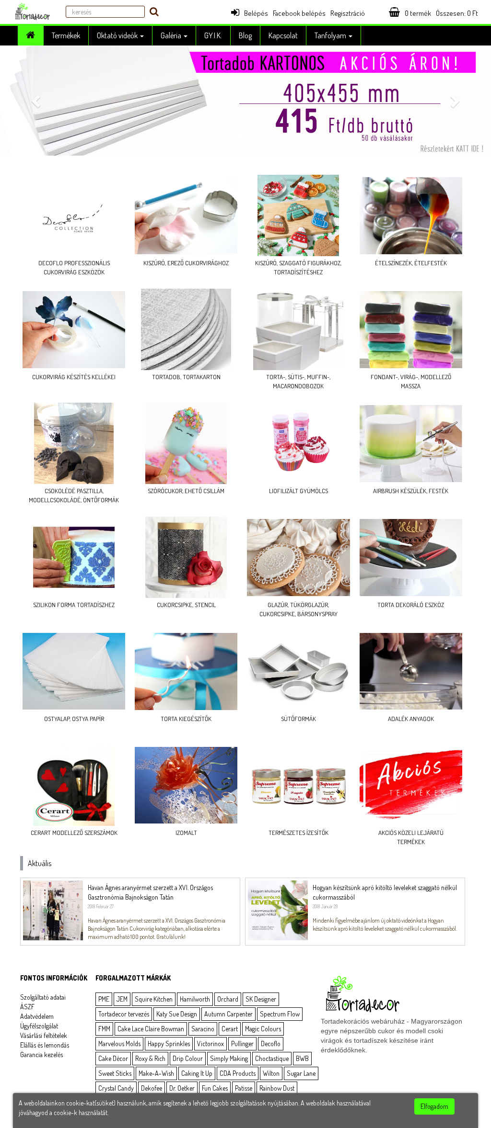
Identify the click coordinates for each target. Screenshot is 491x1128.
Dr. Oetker (182, 1088)
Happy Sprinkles (169, 1043)
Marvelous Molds (119, 1043)
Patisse (243, 1088)
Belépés (256, 13)
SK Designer (261, 999)
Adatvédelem (37, 1016)
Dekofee (151, 1088)
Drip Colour (188, 1058)
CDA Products (238, 1073)
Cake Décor (113, 1058)
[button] (37, 100)
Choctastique (272, 1058)
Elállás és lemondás (44, 1045)
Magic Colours (263, 1029)
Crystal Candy (116, 1088)
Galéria (172, 35)
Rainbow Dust (276, 1088)
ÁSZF (27, 1007)
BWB (302, 1058)
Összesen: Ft (457, 13)
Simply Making (229, 1058)
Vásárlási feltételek (43, 1035)
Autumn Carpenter (228, 1014)
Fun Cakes (215, 1088)
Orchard (227, 999)
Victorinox (210, 1043)
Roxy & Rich (150, 1058)
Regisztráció (347, 13)
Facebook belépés (299, 13)
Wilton (271, 1073)
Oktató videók (118, 35)
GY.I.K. (213, 35)
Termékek (66, 35)
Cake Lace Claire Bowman (150, 1029)
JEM (122, 999)
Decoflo (271, 1043)
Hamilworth (195, 999)
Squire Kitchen (154, 999)
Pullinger (242, 1043)
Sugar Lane (301, 1073)
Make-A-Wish (156, 1073)
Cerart (230, 1029)
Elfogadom (434, 1106)
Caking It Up (196, 1073)
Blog (245, 35)
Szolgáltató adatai (43, 997)
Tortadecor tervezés (123, 1014)
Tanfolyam (331, 35)
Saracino (202, 1029)
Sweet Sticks (114, 1073)
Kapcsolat (283, 35)
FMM (104, 1029)
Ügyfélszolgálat (39, 1026)
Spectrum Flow (280, 1014)
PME (103, 999)
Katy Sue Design (176, 1014)
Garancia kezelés (41, 1054)
